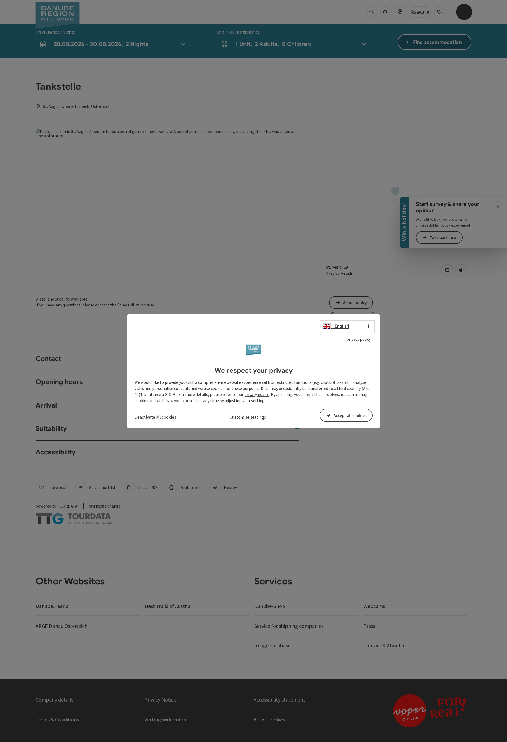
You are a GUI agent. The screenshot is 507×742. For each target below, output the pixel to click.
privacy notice (256, 394)
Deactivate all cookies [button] (155, 417)
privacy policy (358, 339)
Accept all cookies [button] (350, 415)
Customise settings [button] (247, 417)
